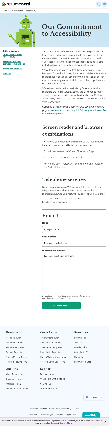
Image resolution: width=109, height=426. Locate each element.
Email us (7, 73)
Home (4, 11)
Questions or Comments (54, 250)
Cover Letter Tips (82, 352)
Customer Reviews (14, 379)
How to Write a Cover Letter (53, 357)
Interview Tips (80, 347)
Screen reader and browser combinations (14, 62)
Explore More (66, 423)
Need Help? (91, 415)
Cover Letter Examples (50, 342)
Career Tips (79, 357)
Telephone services (12, 69)
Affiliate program (13, 384)
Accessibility (66, 409)
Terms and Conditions (38, 409)
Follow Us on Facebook (17, 389)
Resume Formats (14, 352)
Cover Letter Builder (49, 338)
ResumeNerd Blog (82, 362)
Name (45, 223)
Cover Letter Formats (50, 352)
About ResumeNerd (15, 374)
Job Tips (78, 342)
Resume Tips (80, 338)
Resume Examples (14, 342)
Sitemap (76, 409)
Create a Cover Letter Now (52, 362)
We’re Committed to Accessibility (12, 55)
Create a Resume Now (16, 362)
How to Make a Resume (17, 357)
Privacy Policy (54, 409)
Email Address (49, 237)
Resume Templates (15, 347)
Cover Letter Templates (51, 347)
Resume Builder (13, 338)
